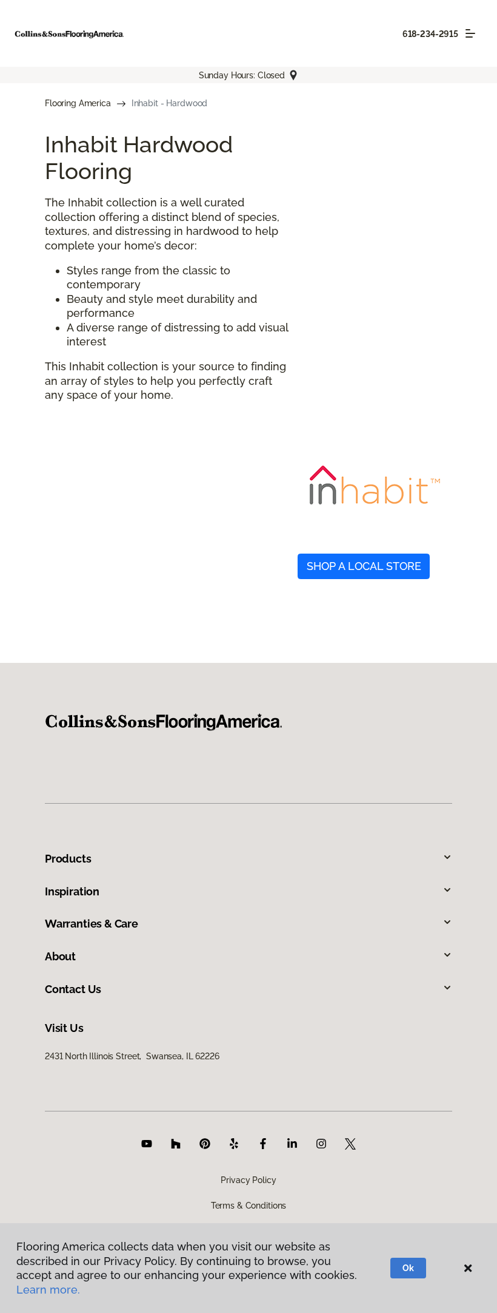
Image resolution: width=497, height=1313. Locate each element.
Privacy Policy (248, 1180)
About (60, 956)
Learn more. (48, 1289)
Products (68, 858)
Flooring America (78, 103)
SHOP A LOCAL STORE (364, 566)
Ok (408, 1268)
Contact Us (73, 989)
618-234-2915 (430, 34)
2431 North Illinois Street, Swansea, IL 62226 (132, 1056)
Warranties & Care (91, 923)
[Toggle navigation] (470, 33)
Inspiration (72, 891)
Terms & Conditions (248, 1205)
